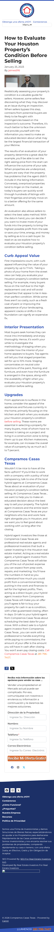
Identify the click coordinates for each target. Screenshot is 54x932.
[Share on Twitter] (12, 668)
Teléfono (13, 734)
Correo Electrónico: (19, 745)
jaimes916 (14, 70)
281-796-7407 (42, 929)
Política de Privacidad (13, 821)
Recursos (7, 817)
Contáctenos (40, 21)
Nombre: (13, 723)
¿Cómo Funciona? (11, 805)
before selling (12, 421)
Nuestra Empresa (11, 813)
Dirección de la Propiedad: (24, 712)
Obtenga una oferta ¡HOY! (16, 21)
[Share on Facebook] (6, 668)
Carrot (5, 921)
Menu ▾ (27, 24)
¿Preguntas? (9, 809)
